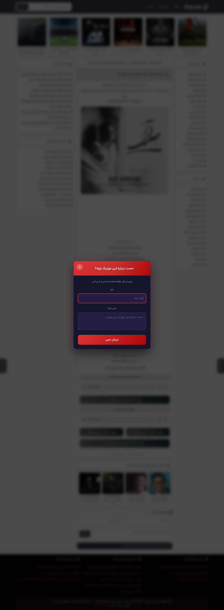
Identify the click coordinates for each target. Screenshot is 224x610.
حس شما (112, 308)
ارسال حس (112, 340)
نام (112, 289)
